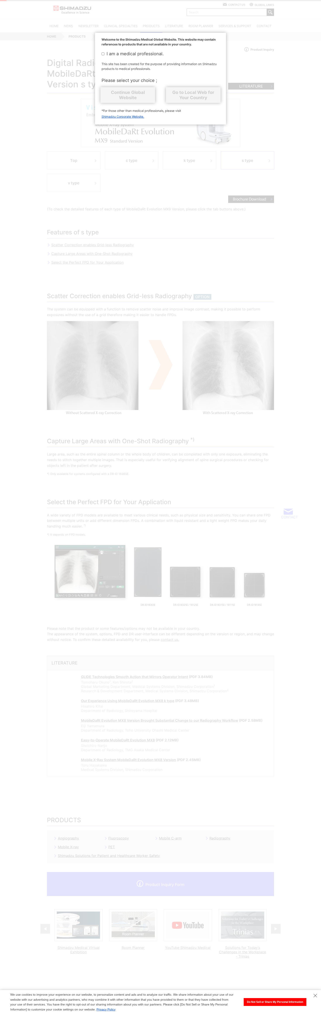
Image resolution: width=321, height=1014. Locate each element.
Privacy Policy (106, 1009)
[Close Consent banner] (315, 995)
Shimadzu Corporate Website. (123, 116)
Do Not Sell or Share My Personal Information (275, 1002)
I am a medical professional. (135, 53)
